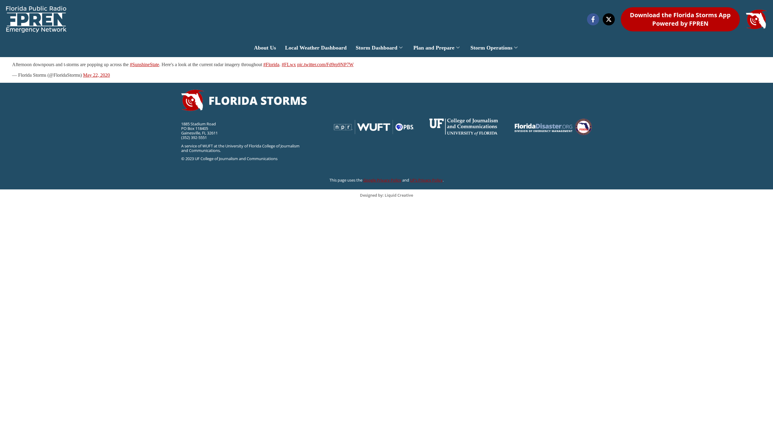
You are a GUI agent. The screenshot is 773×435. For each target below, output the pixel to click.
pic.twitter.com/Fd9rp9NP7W (325, 64)
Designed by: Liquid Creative (386, 195)
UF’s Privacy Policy (426, 180)
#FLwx (289, 64)
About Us (265, 48)
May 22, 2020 (96, 75)
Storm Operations (491, 48)
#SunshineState (144, 64)
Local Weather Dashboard (316, 48)
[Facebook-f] (593, 19)
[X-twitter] (609, 19)
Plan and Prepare (433, 48)
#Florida (271, 64)
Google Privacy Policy (382, 180)
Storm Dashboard (376, 48)
